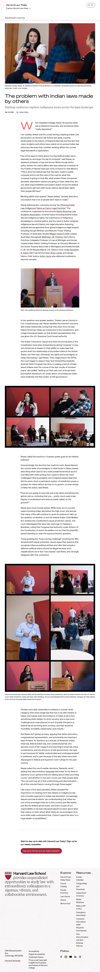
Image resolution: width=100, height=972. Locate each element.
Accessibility (34, 951)
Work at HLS (65, 903)
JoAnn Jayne (45, 256)
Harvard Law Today (16, 5)
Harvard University (12, 960)
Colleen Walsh (23, 112)
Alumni (63, 900)
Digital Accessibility (37, 954)
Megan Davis (56, 233)
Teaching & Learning (15, 18)
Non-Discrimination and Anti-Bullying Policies (82, 940)
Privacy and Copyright (38, 960)
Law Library (65, 896)
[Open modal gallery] (50, 288)
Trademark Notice (36, 957)
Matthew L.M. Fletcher (52, 237)
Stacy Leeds (56, 253)
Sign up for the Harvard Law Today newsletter (41, 851)
